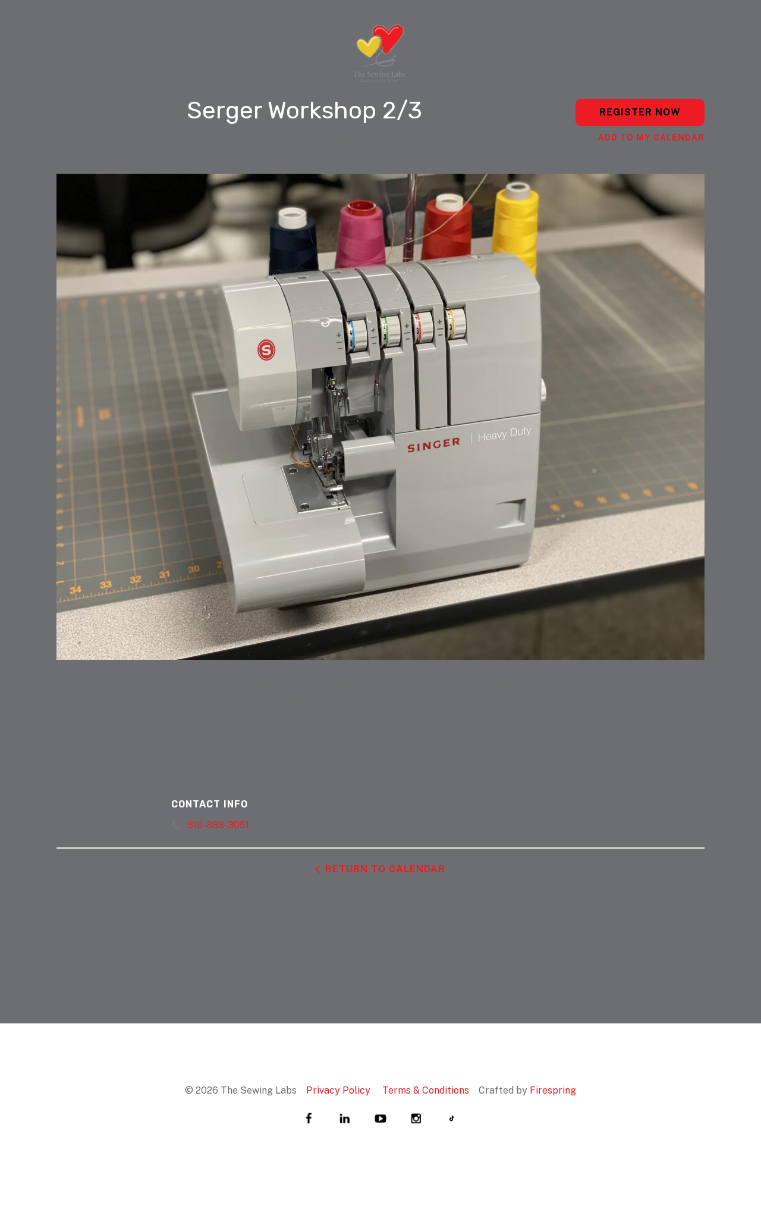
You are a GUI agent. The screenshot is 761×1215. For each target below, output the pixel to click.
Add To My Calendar (651, 137)
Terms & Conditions (425, 1090)
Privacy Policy (338, 1090)
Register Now (640, 112)
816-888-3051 (218, 825)
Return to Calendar (385, 869)
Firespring (553, 1090)
